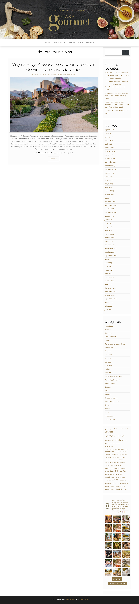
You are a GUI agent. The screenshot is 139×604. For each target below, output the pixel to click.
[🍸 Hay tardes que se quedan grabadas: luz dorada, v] (117, 519)
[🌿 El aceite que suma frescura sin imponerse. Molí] (126, 519)
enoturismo (109, 452)
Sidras (107, 405)
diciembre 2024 (111, 202)
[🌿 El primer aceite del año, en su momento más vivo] (126, 563)
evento (117, 452)
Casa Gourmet (59, 43)
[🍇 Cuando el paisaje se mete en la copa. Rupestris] (117, 572)
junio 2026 (109, 137)
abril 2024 (108, 230)
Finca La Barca (124, 452)
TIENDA (72, 43)
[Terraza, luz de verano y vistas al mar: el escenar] (126, 537)
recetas (123, 468)
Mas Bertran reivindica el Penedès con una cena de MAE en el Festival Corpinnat (117, 104)
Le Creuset (115, 457)
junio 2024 (109, 223)
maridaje (122, 457)
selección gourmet (111, 477)
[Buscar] (125, 52)
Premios (108, 373)
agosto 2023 (109, 259)
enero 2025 (109, 198)
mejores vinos (109, 460)
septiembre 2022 (111, 299)
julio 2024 (108, 220)
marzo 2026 (109, 148)
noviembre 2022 (111, 292)
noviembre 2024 (111, 205)
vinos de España (109, 486)
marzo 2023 (109, 277)
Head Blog (84, 599)
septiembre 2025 (111, 169)
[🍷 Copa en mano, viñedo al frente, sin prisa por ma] (126, 554)
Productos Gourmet (112, 380)
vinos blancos (110, 416)
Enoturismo (109, 348)
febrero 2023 (109, 281)
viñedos (126, 489)
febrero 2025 (109, 194)
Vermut (107, 409)
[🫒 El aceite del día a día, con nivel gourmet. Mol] (117, 528)
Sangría (108, 394)
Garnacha (108, 455)
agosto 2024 (109, 216)
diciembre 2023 (110, 245)
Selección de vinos (64, 74)
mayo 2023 (109, 270)
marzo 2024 (109, 234)
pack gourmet (109, 462)
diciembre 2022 (110, 288)
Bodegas (90, 43)
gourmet (123, 454)
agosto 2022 (109, 302)
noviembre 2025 (111, 162)
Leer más (53, 159)
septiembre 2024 (111, 212)
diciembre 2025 (110, 159)
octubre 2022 (110, 295)
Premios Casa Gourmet (113, 376)
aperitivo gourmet (110, 429)
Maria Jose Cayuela (44, 153)
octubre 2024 (110, 209)
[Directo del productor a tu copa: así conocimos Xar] (108, 554)
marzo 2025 (109, 191)
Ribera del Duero (116, 471)
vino (116, 480)
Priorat (119, 465)
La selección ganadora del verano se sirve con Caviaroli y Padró (116, 95)
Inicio (47, 43)
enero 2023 (109, 284)
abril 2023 (108, 274)
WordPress (70, 599)
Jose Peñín (108, 457)
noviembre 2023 (111, 248)
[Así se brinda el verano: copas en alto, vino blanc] (108, 563)
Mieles (107, 369)
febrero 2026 (110, 151)
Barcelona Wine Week (122, 429)
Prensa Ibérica (111, 465)
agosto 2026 (109, 130)
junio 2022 (108, 310)
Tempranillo (121, 477)
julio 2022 (108, 306)
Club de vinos (119, 440)
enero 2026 (109, 155)
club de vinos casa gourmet (112, 444)
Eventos (108, 351)
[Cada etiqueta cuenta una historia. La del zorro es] (126, 572)
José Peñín (109, 366)
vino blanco (122, 480)
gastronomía (115, 455)
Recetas (108, 387)
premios (122, 462)
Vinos (80, 43)
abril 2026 (108, 144)
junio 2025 (108, 180)
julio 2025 (108, 176)
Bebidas (108, 330)
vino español (108, 483)
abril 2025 (108, 187)
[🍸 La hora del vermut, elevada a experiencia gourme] (108, 528)
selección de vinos (114, 474)
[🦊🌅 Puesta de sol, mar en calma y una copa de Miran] (108, 519)
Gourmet (108, 358)
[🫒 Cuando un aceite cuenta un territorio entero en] (117, 563)
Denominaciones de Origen (115, 344)
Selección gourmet (112, 402)
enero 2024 (109, 241)
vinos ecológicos (120, 486)
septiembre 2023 (111, 256)
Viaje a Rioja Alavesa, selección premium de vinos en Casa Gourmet (53, 67)
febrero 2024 (110, 238)
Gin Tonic (108, 355)
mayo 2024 (109, 227)
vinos (116, 483)
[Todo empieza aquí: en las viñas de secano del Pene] (117, 545)
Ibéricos (108, 362)
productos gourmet (112, 468)
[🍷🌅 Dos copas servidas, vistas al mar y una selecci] (126, 528)
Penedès (116, 462)
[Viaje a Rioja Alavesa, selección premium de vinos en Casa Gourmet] (53, 105)
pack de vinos (120, 460)
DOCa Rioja (124, 449)
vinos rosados (110, 420)
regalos (107, 471)
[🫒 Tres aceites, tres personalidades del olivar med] (117, 537)
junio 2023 (108, 266)
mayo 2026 (109, 141)
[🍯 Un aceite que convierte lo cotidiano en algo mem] (126, 545)
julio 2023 (108, 263)
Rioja (106, 391)
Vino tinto (119, 489)
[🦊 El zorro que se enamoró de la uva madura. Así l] (108, 545)
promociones (110, 384)
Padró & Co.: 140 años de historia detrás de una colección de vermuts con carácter (117, 75)
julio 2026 (108, 133)
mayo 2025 (109, 184)
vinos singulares (109, 489)
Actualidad (35, 74)
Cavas (107, 340)
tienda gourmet (109, 480)
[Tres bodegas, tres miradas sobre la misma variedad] (108, 572)
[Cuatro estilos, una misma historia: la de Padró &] (108, 537)
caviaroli (108, 441)
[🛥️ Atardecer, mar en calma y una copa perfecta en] (117, 554)
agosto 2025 (109, 173)
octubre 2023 (110, 252)
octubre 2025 (110, 166)
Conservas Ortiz (109, 446)
